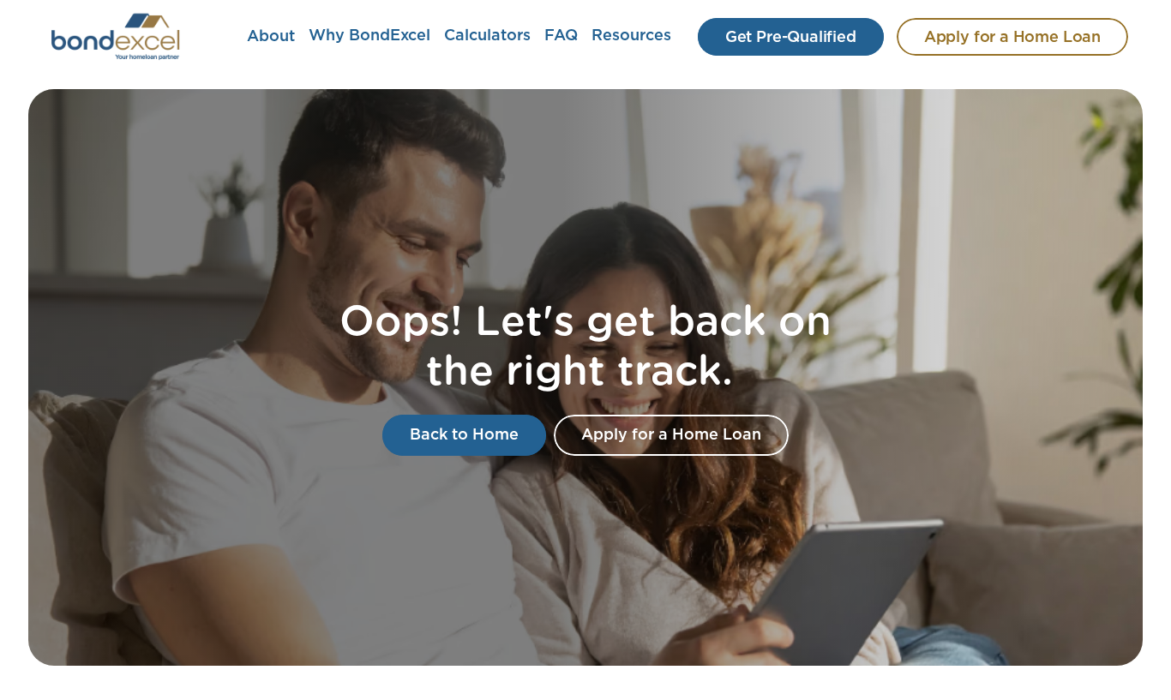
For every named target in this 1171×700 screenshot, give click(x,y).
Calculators (487, 36)
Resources (631, 36)
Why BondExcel (369, 36)
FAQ (561, 36)
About (271, 37)
